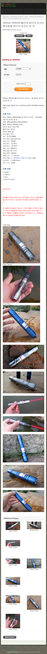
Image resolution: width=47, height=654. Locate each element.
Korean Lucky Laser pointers (26, 652)
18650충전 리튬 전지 (20, 158)
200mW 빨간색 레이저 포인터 (19, 16)
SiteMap (37, 652)
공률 (5, 69)
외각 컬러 (7, 74)
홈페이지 (6, 16)
